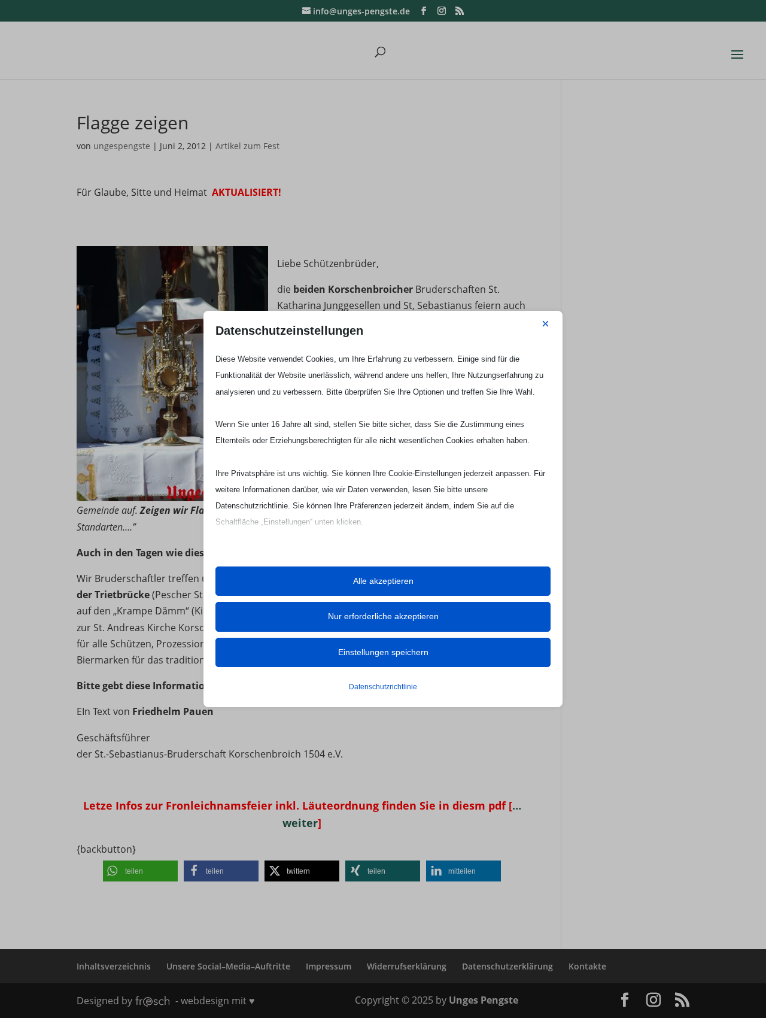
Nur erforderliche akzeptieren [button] (383, 616)
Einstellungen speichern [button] (383, 652)
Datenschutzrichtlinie (383, 687)
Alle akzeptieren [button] (383, 581)
